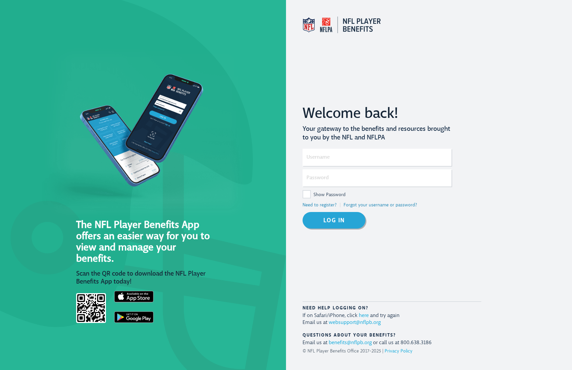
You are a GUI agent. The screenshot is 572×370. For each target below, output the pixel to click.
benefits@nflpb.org (350, 342)
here (364, 315)
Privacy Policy (398, 351)
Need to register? (320, 205)
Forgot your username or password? (380, 205)
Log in (334, 221)
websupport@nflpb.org (355, 322)
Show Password (329, 194)
